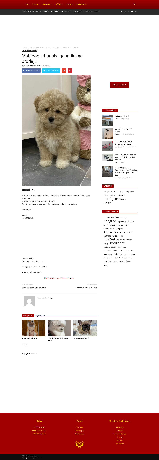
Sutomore (126, 254)
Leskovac (130, 232)
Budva (130, 221)
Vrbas (33, 190)
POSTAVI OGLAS (119, 85)
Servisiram (123, 199)
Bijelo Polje (122, 221)
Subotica (118, 254)
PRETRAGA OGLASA (39, 431)
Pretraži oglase (66, 11)
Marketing (81, 4)
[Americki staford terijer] (33, 328)
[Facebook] (121, 12)
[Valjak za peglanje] (107, 120)
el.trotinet (118, 134)
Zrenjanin (108, 261)
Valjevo (117, 258)
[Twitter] (132, 12)
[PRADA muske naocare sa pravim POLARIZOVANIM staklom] (107, 157)
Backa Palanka (109, 218)
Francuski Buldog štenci (81, 338)
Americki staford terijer (29, 338)
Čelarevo (121, 262)
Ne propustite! (28, 316)
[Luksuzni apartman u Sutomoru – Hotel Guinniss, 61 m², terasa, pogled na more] (107, 171)
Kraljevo (108, 232)
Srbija (124, 250)
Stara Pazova (108, 254)
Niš (121, 236)
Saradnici (120, 431)
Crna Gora (79, 427)
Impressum (120, 444)
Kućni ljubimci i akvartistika (29, 50)
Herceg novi (123, 225)
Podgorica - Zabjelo (110, 247)
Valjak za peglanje (122, 116)
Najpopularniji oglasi (92, 11)
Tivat (133, 254)
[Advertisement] (79, 30)
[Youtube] (135, 12)
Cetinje (106, 225)
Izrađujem (121, 192)
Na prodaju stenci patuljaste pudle (34, 288)
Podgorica (117, 243)
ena (116, 162)
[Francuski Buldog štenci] (85, 328)
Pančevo (129, 240)
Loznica (107, 236)
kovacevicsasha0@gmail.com (124, 178)
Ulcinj (111, 258)
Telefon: (26, 272)
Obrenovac (120, 240)
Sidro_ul (117, 118)
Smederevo (107, 251)
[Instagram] (125, 12)
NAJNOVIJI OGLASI (39, 434)
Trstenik (106, 258)
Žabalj (106, 265)
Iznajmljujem (110, 192)
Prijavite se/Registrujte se (30, 11)
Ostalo (112, 195)
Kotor (112, 229)
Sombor (116, 251)
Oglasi (32, 47)
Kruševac (117, 232)
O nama (120, 437)
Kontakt (120, 440)
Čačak (115, 262)
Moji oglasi (55, 11)
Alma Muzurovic (120, 147)
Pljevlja (106, 244)
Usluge (107, 203)
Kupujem (130, 192)
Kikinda (106, 229)
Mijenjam (106, 195)
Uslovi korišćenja (120, 434)
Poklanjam (120, 195)
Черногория (79, 431)
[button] (134, 4)
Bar (117, 217)
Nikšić (115, 236)
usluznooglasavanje (33, 65)
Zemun (130, 258)
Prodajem (111, 199)
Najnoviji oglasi (78, 11)
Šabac (128, 261)
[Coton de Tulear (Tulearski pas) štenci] (59, 328)
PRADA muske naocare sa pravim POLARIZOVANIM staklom (125, 157)
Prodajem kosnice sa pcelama (86, 288)
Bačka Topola (124, 218)
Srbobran (131, 251)
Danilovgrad (112, 225)
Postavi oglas (44, 11)
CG (27, 4)
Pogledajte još (40, 316)
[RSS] (128, 12)
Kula (124, 232)
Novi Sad (109, 239)
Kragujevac (120, 229)
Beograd (110, 221)
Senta (124, 247)
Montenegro (79, 434)
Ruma (119, 247)
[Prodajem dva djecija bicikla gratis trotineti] (107, 146)
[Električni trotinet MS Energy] (107, 133)
